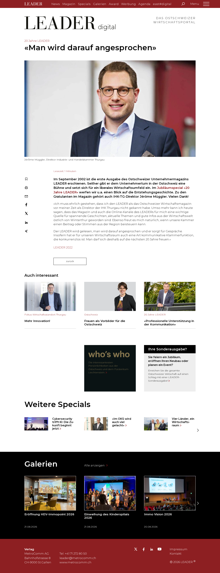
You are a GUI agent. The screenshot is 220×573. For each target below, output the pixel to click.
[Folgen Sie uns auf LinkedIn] (151, 549)
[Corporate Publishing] (170, 368)
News (55, 4)
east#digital (162, 4)
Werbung (128, 4)
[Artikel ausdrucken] (26, 188)
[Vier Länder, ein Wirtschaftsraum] (170, 424)
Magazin (68, 4)
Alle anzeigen (94, 465)
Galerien (99, 4)
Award (114, 4)
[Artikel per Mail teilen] (26, 196)
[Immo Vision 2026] (170, 503)
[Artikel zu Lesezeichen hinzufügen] (26, 179)
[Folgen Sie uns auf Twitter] (136, 550)
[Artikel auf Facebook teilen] (26, 205)
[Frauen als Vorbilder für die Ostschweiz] (110, 305)
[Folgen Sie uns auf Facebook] (144, 549)
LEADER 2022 (63, 247)
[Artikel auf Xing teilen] (26, 231)
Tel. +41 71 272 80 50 (73, 553)
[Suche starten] (183, 4)
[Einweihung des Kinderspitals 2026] (110, 503)
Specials (84, 4)
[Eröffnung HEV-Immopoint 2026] (50, 503)
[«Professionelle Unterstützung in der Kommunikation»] (170, 305)
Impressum (178, 549)
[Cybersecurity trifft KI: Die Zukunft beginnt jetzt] (50, 424)
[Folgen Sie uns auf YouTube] (159, 550)
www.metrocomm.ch (75, 562)
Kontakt (176, 553)
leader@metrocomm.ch (77, 558)
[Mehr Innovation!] (50, 305)
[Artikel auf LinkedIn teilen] (26, 223)
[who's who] (110, 368)
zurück (70, 261)
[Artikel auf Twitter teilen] (26, 214)
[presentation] (22, 430)
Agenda (144, 4)
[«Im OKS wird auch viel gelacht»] (110, 424)
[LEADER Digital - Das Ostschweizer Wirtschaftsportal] (35, 4)
